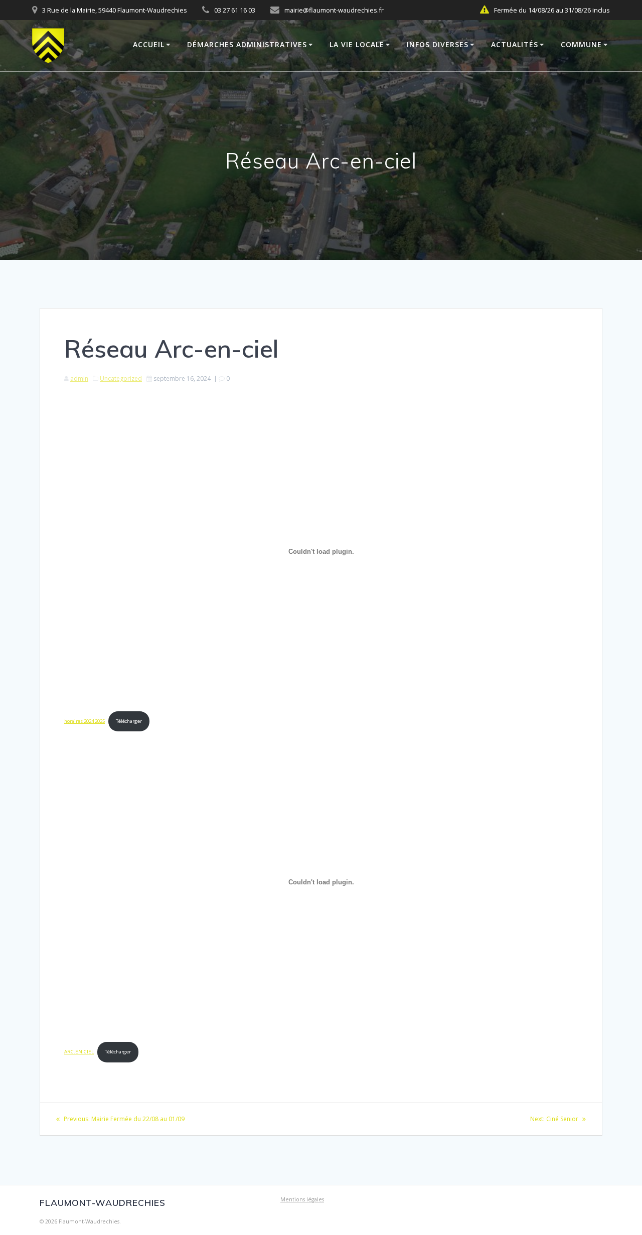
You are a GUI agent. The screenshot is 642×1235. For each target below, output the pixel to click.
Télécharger (129, 721)
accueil (149, 44)
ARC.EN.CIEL (79, 1051)
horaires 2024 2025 (84, 721)
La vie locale (357, 44)
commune (581, 44)
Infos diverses (437, 44)
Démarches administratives (247, 44)
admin (79, 378)
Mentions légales (302, 1199)
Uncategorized (121, 378)
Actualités (514, 44)
